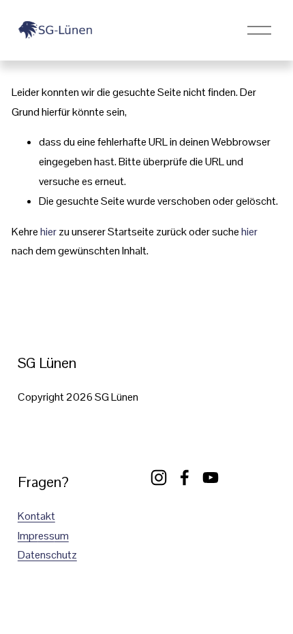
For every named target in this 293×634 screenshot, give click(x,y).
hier (48, 231)
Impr (28, 536)
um (62, 536)
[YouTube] (210, 477)
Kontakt (36, 516)
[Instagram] (159, 477)
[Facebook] (184, 477)
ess (46, 536)
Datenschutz (47, 555)
